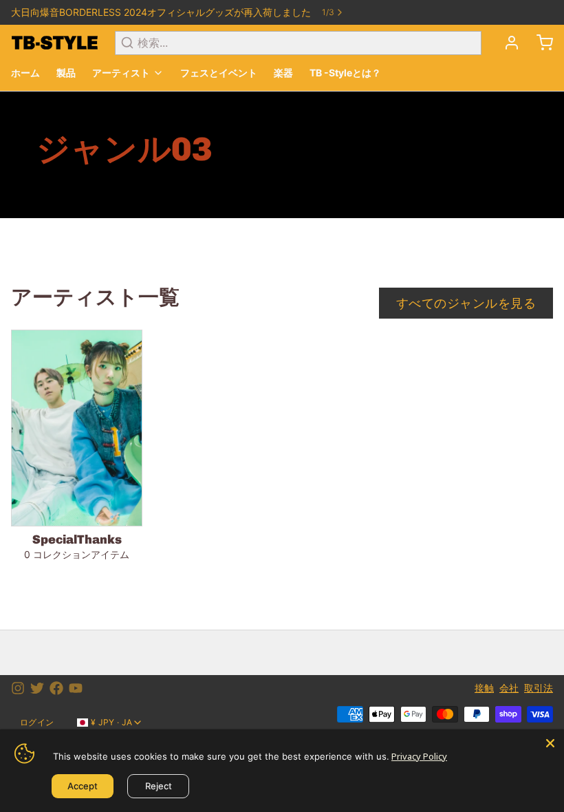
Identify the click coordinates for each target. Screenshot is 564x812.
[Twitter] (37, 688)
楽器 (283, 72)
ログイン (37, 722)
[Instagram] (18, 688)
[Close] (550, 743)
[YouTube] (76, 688)
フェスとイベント (218, 72)
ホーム (25, 72)
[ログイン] (506, 42)
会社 (509, 688)
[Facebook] (56, 688)
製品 (66, 72)
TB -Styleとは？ (345, 72)
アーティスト (121, 72)
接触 (484, 688)
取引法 (538, 688)
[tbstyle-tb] (54, 43)
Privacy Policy (419, 756)
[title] (539, 42)
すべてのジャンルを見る (466, 303)
